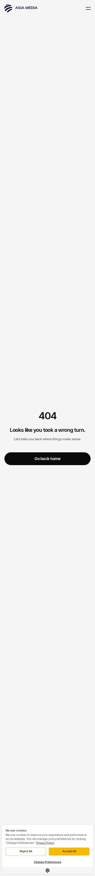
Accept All (69, 851)
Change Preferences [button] (47, 862)
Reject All (26, 851)
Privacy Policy (45, 842)
